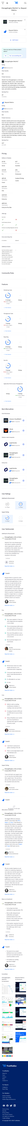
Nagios (6, 822)
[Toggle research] (7, 3)
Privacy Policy (5, 1112)
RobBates (11, 647)
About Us (4, 1073)
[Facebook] (7, 1105)
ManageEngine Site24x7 (15, 20)
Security (4, 1111)
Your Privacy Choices (7, 1114)
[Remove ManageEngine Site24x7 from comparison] (25, 20)
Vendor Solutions (6, 1095)
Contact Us (5, 1080)
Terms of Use (5, 1109)
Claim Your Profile (6, 1097)
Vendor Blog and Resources (9, 1099)
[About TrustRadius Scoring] (3, 68)
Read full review (9, 566)
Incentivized (8, 558)
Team (3, 1075)
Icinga (11, 822)
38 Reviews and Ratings (13, 22)
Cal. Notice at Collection (8, 1116)
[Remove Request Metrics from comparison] (25, 29)
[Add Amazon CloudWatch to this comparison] (23, 420)
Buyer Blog (5, 1089)
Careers (4, 1077)
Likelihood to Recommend (8, 498)
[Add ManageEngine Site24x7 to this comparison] (23, 455)
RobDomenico (12, 729)
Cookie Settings (6, 1118)
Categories (5, 1087)
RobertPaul (11, 852)
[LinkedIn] (14, 1105)
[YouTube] (4, 1105)
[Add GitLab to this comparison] (23, 430)
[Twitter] (11, 1105)
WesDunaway (12, 787)
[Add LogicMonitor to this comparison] (23, 444)
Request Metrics (13, 30)
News (3, 1078)
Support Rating (5, 512)
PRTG (19, 820)
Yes (5, 55)
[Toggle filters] (2, 3)
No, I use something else (15, 55)
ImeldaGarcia (11, 600)
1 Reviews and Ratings (13, 32)
